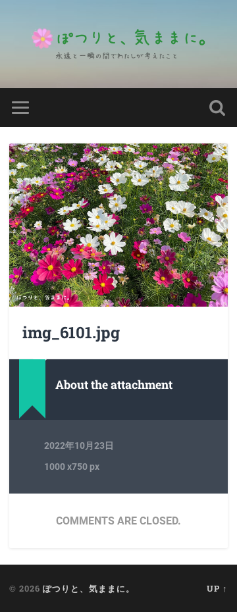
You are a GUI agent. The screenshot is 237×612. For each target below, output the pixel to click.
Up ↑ (217, 588)
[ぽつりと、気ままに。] (118, 44)
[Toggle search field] (217, 107)
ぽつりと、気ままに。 (89, 588)
